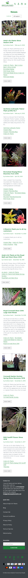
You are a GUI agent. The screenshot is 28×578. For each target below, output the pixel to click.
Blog (15, 244)
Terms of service (8, 529)
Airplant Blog (7, 130)
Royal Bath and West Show (10, 278)
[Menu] (25, 4)
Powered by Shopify (20, 572)
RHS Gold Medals (8, 77)
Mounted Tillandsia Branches (12, 197)
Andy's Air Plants (8, 65)
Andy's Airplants (8, 244)
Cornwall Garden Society (10, 397)
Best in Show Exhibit (9, 67)
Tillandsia (6, 467)
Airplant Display (8, 189)
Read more (7, 81)
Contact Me (6, 512)
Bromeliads (6, 195)
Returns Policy (7, 524)
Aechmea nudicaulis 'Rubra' (11, 128)
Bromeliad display (8, 69)
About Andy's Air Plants (10, 503)
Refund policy (7, 533)
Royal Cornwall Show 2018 (11, 343)
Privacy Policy (7, 520)
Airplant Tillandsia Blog (10, 132)
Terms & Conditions (9, 516)
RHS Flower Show (8, 71)
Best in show (18, 65)
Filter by (9, 16)
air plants (4, 272)
